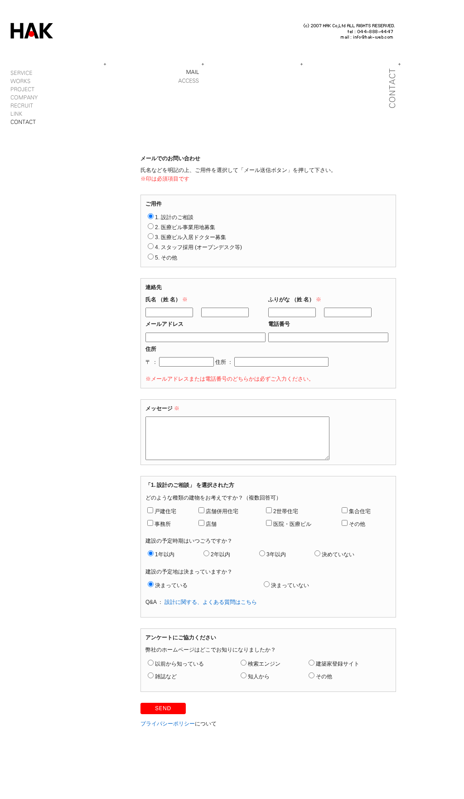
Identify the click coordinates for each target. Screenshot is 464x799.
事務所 (163, 524)
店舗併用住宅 (222, 511)
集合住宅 (360, 511)
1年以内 (164, 554)
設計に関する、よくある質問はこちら (210, 602)
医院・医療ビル (292, 524)
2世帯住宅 (285, 511)
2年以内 (220, 554)
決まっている (171, 585)
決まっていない (290, 585)
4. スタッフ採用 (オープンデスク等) (198, 247)
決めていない (338, 554)
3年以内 (276, 554)
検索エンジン (264, 664)
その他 (357, 524)
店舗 (211, 524)
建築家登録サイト (337, 664)
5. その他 (166, 258)
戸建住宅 (165, 511)
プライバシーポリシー (167, 724)
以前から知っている (179, 664)
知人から (259, 676)
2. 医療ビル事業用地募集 (185, 227)
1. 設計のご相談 (174, 217)
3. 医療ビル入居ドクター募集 (190, 237)
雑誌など (166, 676)
